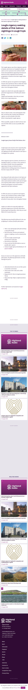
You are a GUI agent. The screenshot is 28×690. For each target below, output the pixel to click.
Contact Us (5, 665)
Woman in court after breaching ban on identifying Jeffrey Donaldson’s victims (13, 394)
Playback (18, 6)
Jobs (3, 659)
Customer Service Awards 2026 (19, 12)
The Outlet (25, 15)
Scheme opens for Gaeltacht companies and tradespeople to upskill (12, 416)
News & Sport (7, 19)
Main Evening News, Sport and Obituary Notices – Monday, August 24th (13, 351)
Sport (6, 6)
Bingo (3, 657)
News (2, 6)
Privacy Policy (5, 673)
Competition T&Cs (6, 670)
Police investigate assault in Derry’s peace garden (13, 372)
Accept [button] (23, 687)
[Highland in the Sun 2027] (17, 14)
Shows (3, 654)
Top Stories (7, 34)
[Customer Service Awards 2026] (19, 11)
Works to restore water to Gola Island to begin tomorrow (12, 604)
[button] (2, 38)
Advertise (4, 662)
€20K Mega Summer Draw (6, 15)
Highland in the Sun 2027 (17, 15)
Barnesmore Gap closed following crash (11, 583)
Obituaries (12, 6)
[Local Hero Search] (6, 11)
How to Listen (5, 668)
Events (24, 6)
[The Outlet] (25, 14)
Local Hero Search (6, 12)
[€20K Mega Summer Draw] (6, 14)
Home (2, 19)
